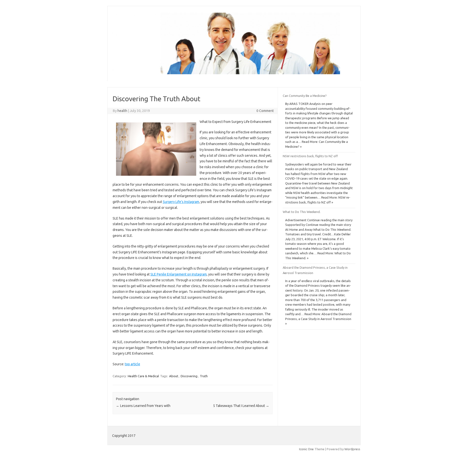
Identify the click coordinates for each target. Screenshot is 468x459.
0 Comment (265, 111)
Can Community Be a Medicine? (305, 95)
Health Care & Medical (143, 376)
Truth (204, 376)
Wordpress (352, 449)
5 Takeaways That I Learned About (241, 406)
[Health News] (226, 73)
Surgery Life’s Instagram (181, 202)
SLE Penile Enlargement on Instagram (178, 274)
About (173, 376)
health (122, 111)
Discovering (189, 376)
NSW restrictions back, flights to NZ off (310, 156)
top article (132, 364)
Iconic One (306, 449)
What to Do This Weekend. (302, 211)
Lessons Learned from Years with (143, 406)
